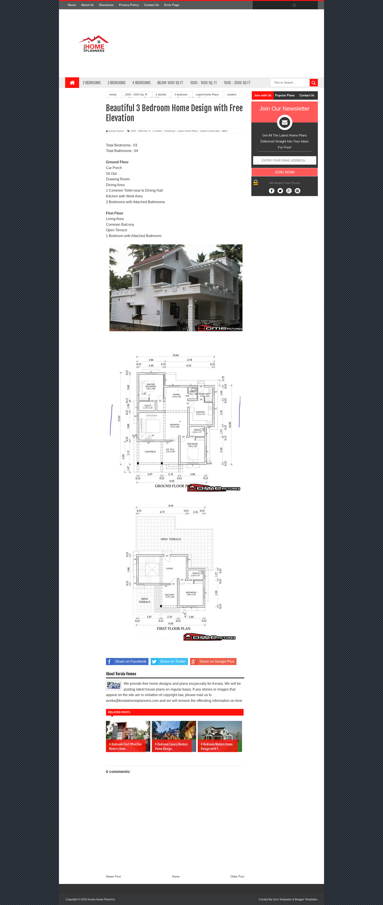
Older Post (237, 876)
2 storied (157, 131)
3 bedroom (169, 131)
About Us (87, 5)
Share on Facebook (130, 661)
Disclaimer (106, 5)
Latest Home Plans (187, 131)
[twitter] (266, 5)
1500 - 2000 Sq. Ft (140, 131)
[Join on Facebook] (271, 191)
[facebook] (257, 5)
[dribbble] (294, 5)
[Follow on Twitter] (280, 191)
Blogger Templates (306, 899)
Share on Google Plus (216, 661)
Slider (225, 131)
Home (72, 5)
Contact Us (151, 5)
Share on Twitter (173, 661)
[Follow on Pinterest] (297, 191)
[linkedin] (303, 5)
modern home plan (210, 131)
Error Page (171, 5)
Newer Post (113, 876)
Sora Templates (282, 899)
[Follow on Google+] (289, 191)
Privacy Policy (129, 5)
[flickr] (285, 5)
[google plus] (313, 5)
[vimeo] (275, 5)
